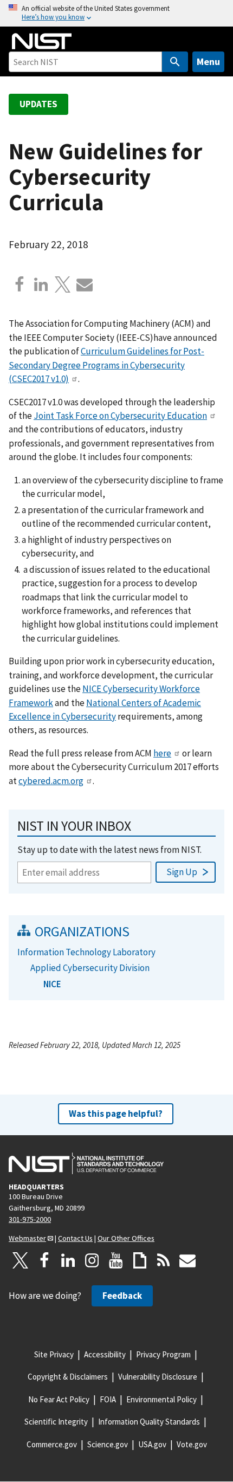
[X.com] (63, 284)
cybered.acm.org (50, 781)
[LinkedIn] (68, 1260)
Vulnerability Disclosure (157, 1376)
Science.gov (107, 1444)
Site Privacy (54, 1354)
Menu (208, 61)
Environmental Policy (161, 1399)
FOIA (108, 1399)
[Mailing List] (187, 1260)
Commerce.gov (52, 1444)
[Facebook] (19, 284)
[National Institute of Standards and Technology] (86, 1163)
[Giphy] (140, 1260)
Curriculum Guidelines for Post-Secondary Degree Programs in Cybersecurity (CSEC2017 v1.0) (106, 365)
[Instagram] (92, 1260)
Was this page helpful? (116, 1113)
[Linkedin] (41, 284)
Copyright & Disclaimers (68, 1376)
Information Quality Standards (149, 1421)
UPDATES (38, 104)
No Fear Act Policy (58, 1399)
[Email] (84, 284)
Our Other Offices (126, 1238)
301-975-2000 (30, 1219)
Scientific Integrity (56, 1421)
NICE (52, 984)
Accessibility (105, 1354)
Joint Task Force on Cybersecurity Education (120, 416)
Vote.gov (192, 1444)
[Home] (42, 41)
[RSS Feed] (164, 1260)
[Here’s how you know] (116, 13)
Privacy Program (163, 1354)
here (162, 753)
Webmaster (27, 1238)
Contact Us (75, 1238)
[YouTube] (116, 1260)
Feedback (122, 1296)
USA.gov (152, 1444)
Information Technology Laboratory (86, 952)
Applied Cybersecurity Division (90, 968)
